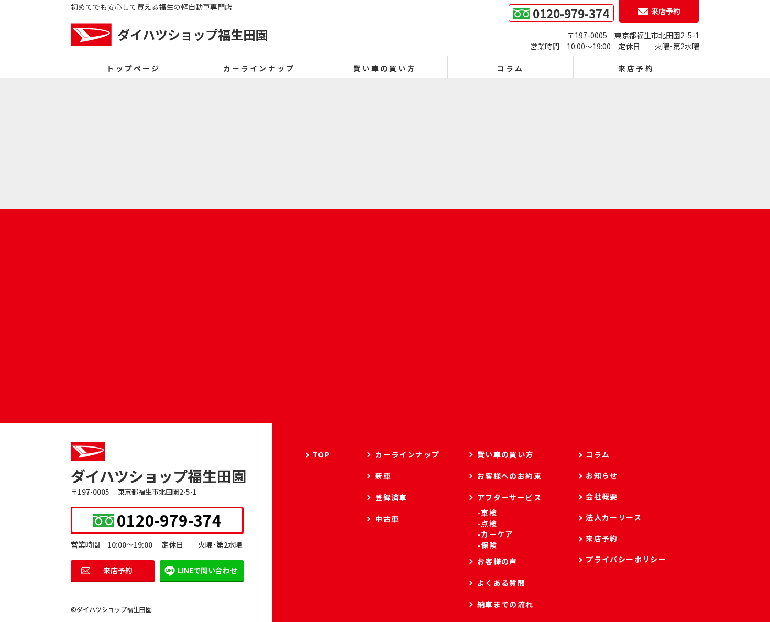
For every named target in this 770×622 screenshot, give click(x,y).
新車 (383, 476)
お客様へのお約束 (509, 476)
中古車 (387, 519)
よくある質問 (501, 582)
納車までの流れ (505, 604)
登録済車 (391, 497)
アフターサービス (509, 497)
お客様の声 (497, 561)
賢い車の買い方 (384, 68)
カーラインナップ (259, 68)
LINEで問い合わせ (207, 570)
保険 (489, 545)
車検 (489, 513)
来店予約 (118, 570)
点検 (489, 524)
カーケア (497, 534)
